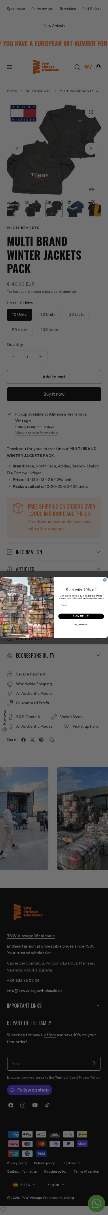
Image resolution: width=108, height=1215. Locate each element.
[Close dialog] (105, 580)
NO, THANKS (81, 625)
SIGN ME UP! (81, 616)
